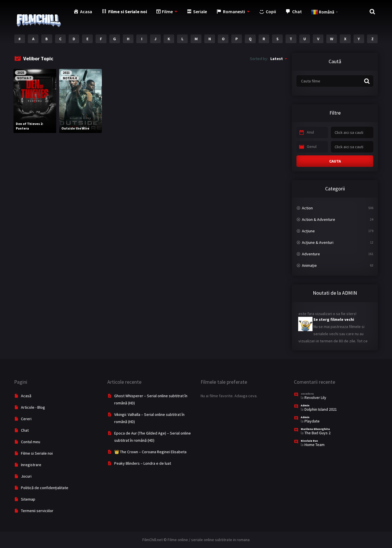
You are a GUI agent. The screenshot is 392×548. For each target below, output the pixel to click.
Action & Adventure (318, 219)
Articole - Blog (33, 407)
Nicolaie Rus (309, 441)
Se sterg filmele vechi (333, 315)
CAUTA (335, 161)
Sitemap (28, 499)
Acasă (26, 395)
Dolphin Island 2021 (320, 409)
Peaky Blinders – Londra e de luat (142, 463)
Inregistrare (31, 464)
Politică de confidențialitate (44, 487)
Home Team (314, 444)
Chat (25, 430)
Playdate (312, 421)
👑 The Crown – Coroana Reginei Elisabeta (150, 451)
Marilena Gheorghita (315, 429)
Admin (305, 405)
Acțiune (308, 231)
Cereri (26, 418)
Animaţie (309, 265)
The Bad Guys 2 (317, 432)
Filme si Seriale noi (37, 453)
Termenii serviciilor (37, 510)
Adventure (311, 253)
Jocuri (26, 476)
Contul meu (30, 441)
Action (307, 208)
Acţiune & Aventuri (317, 242)
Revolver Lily (315, 397)
